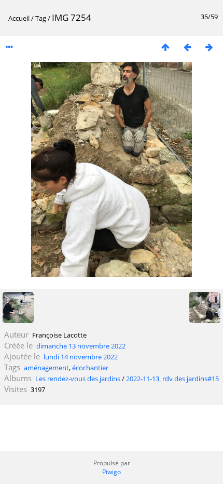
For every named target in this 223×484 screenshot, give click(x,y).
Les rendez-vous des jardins (77, 378)
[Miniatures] (165, 47)
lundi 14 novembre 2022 (81, 356)
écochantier (90, 367)
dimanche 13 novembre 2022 (81, 346)
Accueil (19, 18)
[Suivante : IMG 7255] (209, 47)
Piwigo (111, 471)
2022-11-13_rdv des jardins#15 (172, 378)
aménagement (46, 367)
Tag (40, 18)
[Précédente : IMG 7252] (187, 47)
